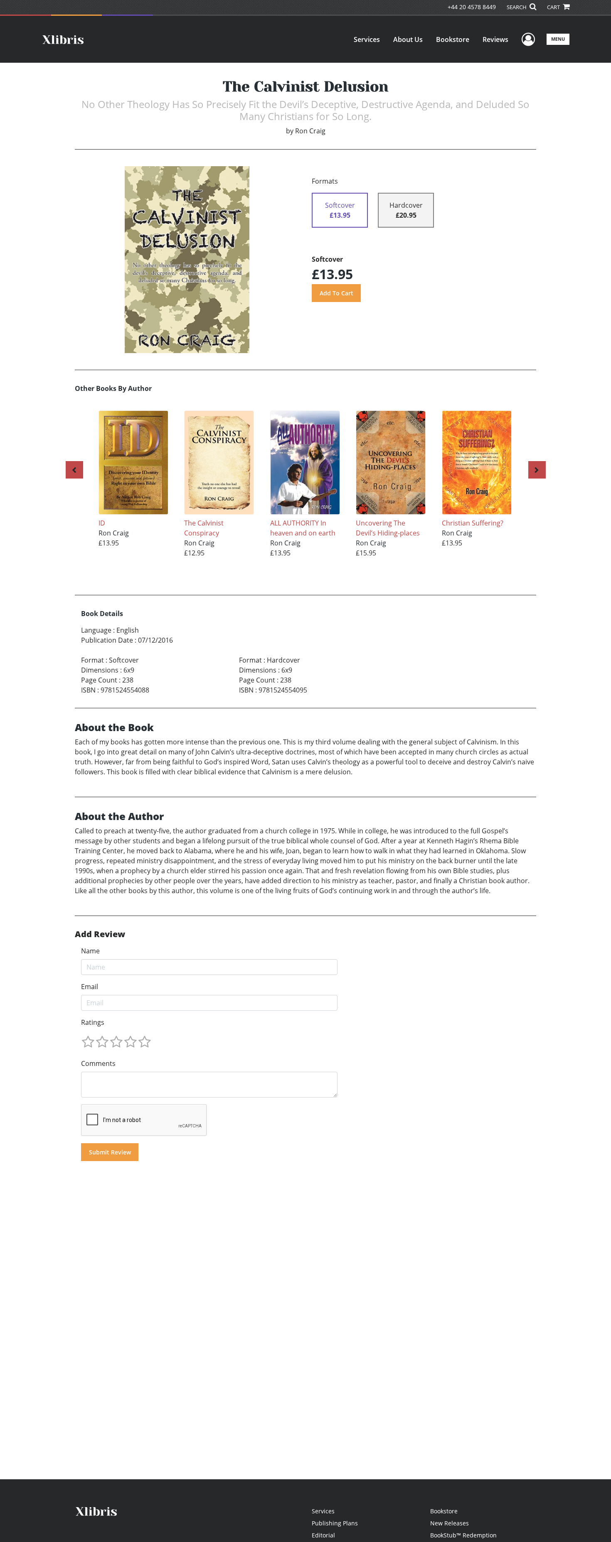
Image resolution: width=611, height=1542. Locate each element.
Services (367, 39)
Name (90, 950)
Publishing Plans (335, 1523)
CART (554, 7)
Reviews (495, 39)
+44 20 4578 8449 (472, 7)
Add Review (100, 934)
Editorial (323, 1535)
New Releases (449, 1523)
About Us (408, 39)
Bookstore (452, 39)
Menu (558, 39)
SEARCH (517, 7)
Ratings (92, 1022)
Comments (98, 1063)
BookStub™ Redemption (463, 1535)
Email (89, 986)
